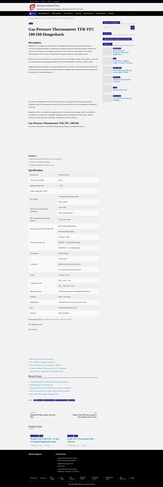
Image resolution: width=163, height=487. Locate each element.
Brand (111, 13)
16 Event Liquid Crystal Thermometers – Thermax (45, 365)
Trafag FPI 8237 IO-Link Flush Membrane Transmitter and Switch (50, 388)
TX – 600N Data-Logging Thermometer (42, 362)
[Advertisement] (63, 88)
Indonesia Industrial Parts (48, 5)
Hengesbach (40, 400)
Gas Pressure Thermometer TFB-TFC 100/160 (57, 319)
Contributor (56, 1)
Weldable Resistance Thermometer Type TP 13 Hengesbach (48, 368)
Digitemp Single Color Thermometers (41, 359)
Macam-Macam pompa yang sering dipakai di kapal (122, 71)
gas (35, 400)
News (49, 1)
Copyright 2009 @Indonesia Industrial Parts (81, 484)
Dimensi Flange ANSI (120, 90)
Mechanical (89, 13)
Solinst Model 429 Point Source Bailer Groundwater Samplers (49, 382)
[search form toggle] (133, 13)
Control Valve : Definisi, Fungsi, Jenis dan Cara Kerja (122, 62)
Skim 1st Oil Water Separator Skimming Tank (44, 394)
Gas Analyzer (72, 478)
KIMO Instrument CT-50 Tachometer (41, 385)
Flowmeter (33, 478)
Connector (43, 478)
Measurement (43, 13)
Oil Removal (101, 13)
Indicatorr (56, 13)
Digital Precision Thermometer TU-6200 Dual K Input (47, 371)
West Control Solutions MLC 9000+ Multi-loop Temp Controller (50, 391)
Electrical (68, 13)
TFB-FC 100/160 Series (61, 400)
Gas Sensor (70, 436)
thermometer (71, 400)
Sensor (78, 13)
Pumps (132, 478)
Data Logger (52, 478)
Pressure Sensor (34, 436)
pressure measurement (49, 400)
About (37, 1)
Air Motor (62, 478)
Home (31, 1)
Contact (43, 1)
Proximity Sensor (96, 478)
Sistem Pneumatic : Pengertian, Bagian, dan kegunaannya (121, 52)
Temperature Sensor (109, 478)
